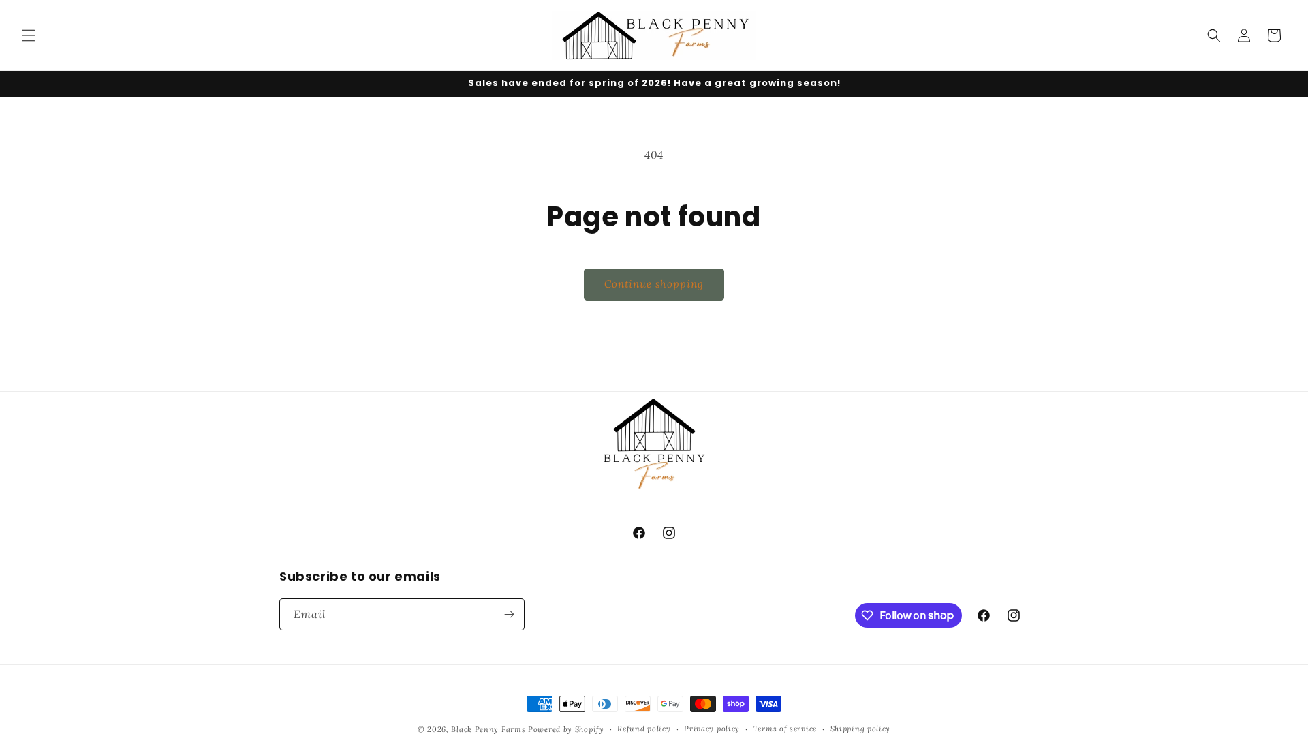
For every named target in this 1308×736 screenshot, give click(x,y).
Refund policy (643, 728)
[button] (29, 35)
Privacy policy (712, 728)
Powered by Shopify (566, 729)
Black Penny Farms (488, 729)
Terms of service (785, 728)
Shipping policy (860, 728)
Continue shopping (654, 283)
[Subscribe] (509, 614)
